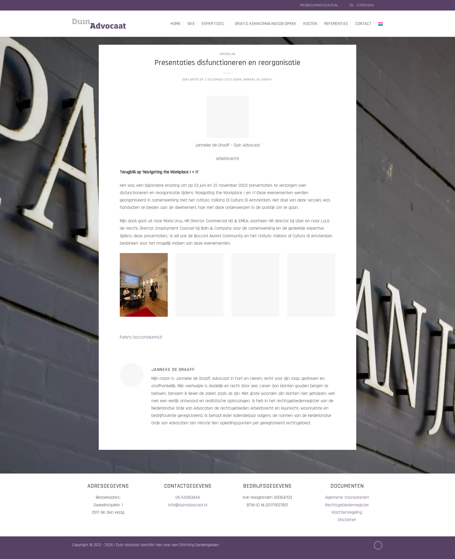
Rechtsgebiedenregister (347, 505)
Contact (363, 24)
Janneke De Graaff (257, 80)
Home (175, 24)
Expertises (213, 24)
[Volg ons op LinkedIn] (380, 5)
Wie (191, 24)
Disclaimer (347, 520)
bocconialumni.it (147, 337)
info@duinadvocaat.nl (187, 505)
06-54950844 (187, 497)
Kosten (310, 24)
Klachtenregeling (347, 512)
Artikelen (227, 54)
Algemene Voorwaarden (347, 497)
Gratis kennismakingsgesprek (265, 24)
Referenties (336, 24)
